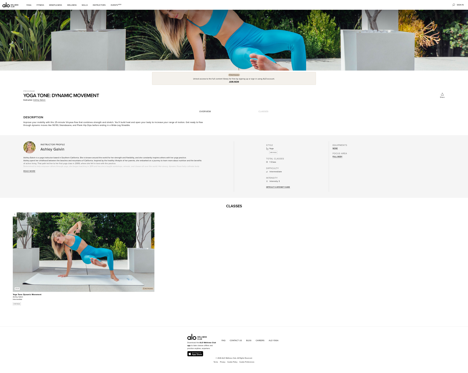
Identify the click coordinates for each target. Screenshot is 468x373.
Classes (263, 111)
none (335, 148)
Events (116, 5)
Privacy (222, 362)
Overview (205, 111)
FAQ (223, 340)
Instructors (99, 5)
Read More (29, 171)
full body (338, 157)
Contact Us (236, 340)
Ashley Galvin (39, 100)
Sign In (460, 5)
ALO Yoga (273, 340)
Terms (216, 362)
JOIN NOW (234, 82)
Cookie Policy (232, 362)
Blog (248, 340)
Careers (260, 340)
